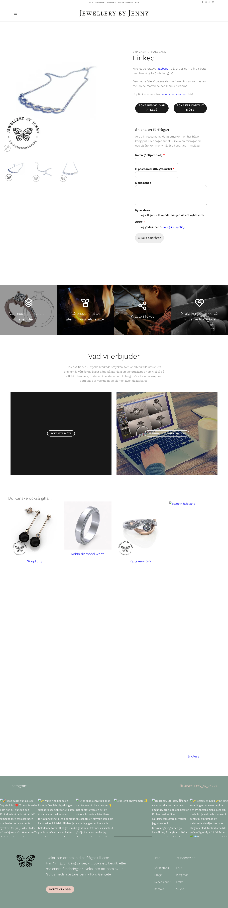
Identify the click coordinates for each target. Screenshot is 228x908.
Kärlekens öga (140, 561)
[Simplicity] (35, 529)
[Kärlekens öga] (140, 529)
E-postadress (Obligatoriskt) (154, 169)
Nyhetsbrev (142, 210)
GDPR (140, 222)
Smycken (139, 51)
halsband (163, 68)
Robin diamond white (87, 554)
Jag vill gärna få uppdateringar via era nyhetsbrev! (172, 215)
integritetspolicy (174, 227)
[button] (15, 13)
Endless (193, 756)
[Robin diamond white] (87, 525)
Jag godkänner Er (162, 227)
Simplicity (34, 561)
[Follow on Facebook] (202, 2)
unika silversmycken (174, 94)
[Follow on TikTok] (209, 2)
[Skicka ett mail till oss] (213, 2)
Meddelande (143, 182)
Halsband (158, 51)
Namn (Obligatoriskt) (150, 155)
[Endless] (193, 626)
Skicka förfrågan (149, 237)
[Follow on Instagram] (206, 2)
